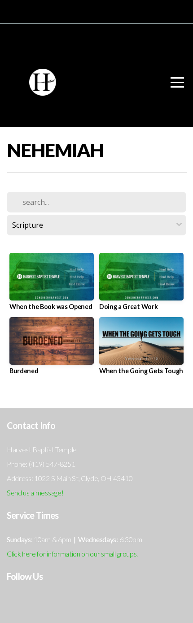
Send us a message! (35, 492)
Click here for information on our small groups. (72, 553)
